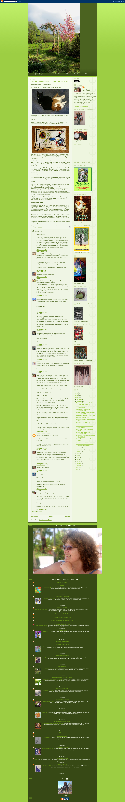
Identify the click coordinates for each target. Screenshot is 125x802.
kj (37, 297)
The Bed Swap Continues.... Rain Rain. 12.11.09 (84, 426)
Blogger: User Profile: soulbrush (62, 617)
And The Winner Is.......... (82, 442)
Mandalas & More (62, 710)
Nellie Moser (62, 732)
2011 (76, 394)
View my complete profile (81, 106)
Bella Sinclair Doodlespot (62, 596)
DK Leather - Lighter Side (62, 641)
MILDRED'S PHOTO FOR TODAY (62, 721)
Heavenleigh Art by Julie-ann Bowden (62, 677)
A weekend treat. (47, 737)
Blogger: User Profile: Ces (62, 613)
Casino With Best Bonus (41, 625)
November (79, 401)
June (78, 455)
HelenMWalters (41, 465)
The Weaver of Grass (42, 450)
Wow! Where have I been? (41, 609)
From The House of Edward (62, 655)
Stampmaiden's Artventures (62, 747)
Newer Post (34, 516)
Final (36, 759)
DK (37, 471)
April (78, 459)
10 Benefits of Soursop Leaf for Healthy (52, 679)
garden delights (62, 666)
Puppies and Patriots (49, 657)
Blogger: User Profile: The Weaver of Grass (62, 620)
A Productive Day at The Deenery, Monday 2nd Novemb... (85, 444)
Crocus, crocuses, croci (49, 701)
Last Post (44, 712)
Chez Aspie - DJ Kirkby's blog (62, 624)
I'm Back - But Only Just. (82, 417)
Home (51, 516)
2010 (76, 395)
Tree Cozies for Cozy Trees (49, 598)
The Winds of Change (48, 690)
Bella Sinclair (40, 251)
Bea (38, 278)
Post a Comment (37, 511)
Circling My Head (62, 630)
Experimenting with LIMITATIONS (50, 646)
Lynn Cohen (40, 271)
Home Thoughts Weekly (62, 688)
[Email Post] (69, 226)
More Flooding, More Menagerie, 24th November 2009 (85, 413)
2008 (76, 467)
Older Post (67, 516)
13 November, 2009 (42, 250)
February (79, 463)
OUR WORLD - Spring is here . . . (51, 668)
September (80, 449)
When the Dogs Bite (62, 764)
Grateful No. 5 (46, 631)
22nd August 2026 (47, 765)
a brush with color (62, 582)
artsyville (62, 585)
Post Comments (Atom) (45, 520)
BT (37, 372)
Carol (38, 361)
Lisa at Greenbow (41, 433)
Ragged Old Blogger (62, 736)
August (79, 451)
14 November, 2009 (42, 509)
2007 (76, 469)
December (79, 399)
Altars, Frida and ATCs (47, 748)
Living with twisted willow (62, 699)
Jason (38, 330)
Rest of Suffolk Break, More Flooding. (86, 415)
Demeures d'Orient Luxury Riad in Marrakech (53, 723)
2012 (76, 392)
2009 (76, 397)
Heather (39, 345)
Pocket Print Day (47, 587)
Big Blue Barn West (62, 607)
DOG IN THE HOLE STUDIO (62, 644)
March (78, 461)
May (78, 457)
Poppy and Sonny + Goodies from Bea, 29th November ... (85, 403)
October (79, 447)
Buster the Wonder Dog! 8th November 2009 (83, 433)
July (78, 453)
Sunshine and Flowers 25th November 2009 (83, 410)
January (79, 465)
